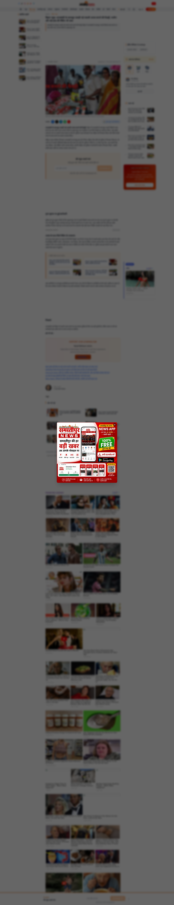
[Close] (114, 424)
